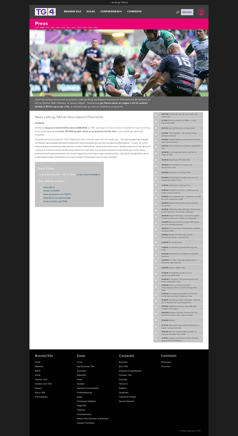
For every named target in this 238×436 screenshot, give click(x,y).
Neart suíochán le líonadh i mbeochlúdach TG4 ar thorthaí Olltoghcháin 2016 (179, 287)
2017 (47, 27)
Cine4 (37, 375)
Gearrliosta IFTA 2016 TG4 (176, 160)
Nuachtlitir (81, 375)
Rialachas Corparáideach (130, 370)
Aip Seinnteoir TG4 (85, 366)
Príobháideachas (84, 392)
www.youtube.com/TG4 (55, 201)
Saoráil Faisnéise (127, 401)
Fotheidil (81, 410)
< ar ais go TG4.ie (119, 2)
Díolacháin (124, 392)
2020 (63, 27)
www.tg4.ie (49, 187)
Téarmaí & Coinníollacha (88, 388)
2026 (96, 27)
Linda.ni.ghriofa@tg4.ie (88, 174)
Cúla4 (37, 362)
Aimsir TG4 (40, 392)
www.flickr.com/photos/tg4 (57, 197)
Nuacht (38, 388)
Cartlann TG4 (41, 379)
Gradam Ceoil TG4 (43, 383)
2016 (42, 27)
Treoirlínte (165, 366)
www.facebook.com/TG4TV (57, 194)
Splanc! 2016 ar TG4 (173, 268)
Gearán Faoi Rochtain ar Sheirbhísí (93, 418)
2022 (74, 27)
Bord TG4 (123, 366)
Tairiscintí (123, 383)
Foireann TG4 (125, 375)
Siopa (79, 396)
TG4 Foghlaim (41, 396)
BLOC (37, 370)
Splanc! (168, 320)
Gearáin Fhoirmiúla (85, 423)
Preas (79, 379)
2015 (37, 27)
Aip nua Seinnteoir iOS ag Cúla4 (178, 128)
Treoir (79, 362)
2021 (68, 27)
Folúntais (123, 379)
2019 (58, 27)
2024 (85, 27)
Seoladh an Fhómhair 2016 (176, 172)
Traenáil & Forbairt (127, 396)
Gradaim (81, 383)
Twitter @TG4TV (51, 190)
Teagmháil (81, 405)
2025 (90, 27)
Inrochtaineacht (84, 414)
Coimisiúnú (166, 362)
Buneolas (123, 362)
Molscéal (39, 366)
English (187, 12)
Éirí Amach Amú (172, 242)
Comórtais (81, 370)
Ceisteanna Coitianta (86, 401)
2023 (79, 27)
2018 (52, 27)
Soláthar (122, 388)
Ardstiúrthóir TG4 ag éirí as (176, 185)
